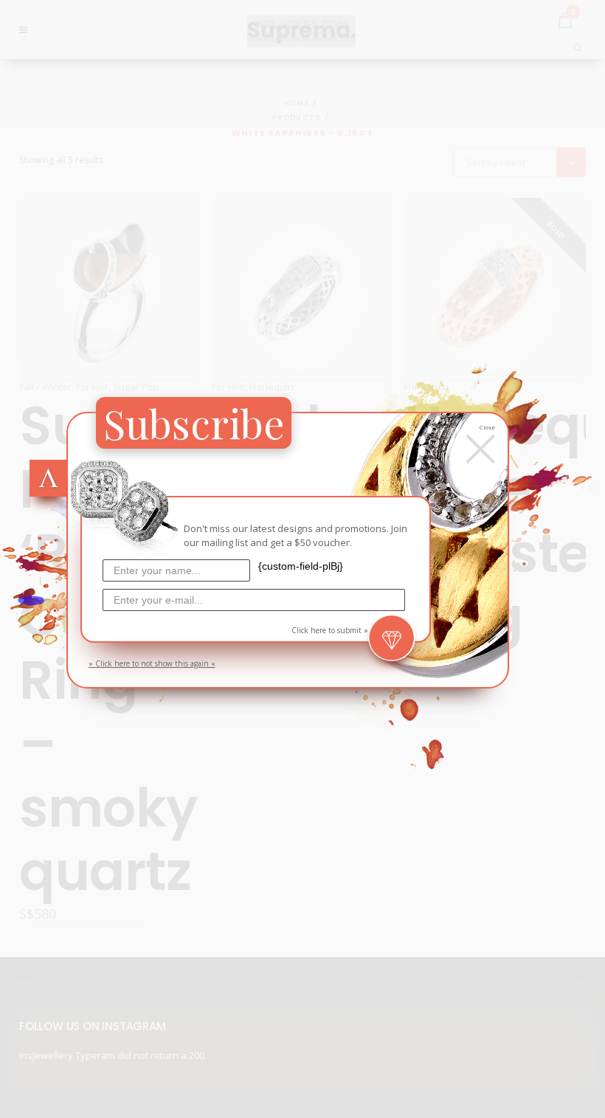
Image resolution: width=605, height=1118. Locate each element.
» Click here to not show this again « (152, 663)
